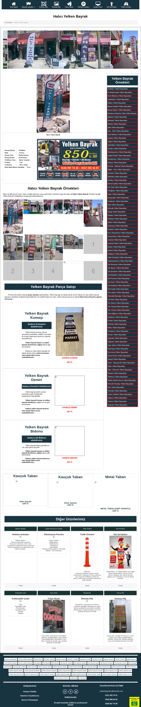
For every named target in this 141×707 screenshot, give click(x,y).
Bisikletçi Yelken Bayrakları (117, 120)
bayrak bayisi (38, 659)
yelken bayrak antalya (60, 667)
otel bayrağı (132, 663)
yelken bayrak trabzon (62, 678)
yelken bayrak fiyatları (80, 670)
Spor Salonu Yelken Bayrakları (119, 345)
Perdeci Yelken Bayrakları (117, 321)
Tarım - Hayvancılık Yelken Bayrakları (121, 363)
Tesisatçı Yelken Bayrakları (117, 391)
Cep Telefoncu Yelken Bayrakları (119, 134)
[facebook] (70, 692)
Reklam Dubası (83, 7)
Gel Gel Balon (112, 7)
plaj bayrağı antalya (19, 667)
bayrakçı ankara (49, 659)
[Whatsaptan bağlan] (134, 704)
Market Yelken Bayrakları (117, 250)
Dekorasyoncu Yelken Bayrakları (119, 152)
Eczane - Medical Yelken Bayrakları (120, 166)
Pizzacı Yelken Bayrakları (117, 335)
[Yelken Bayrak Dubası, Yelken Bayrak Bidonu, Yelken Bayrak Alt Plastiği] (70, 441)
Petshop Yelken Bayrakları (117, 324)
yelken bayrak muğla (94, 674)
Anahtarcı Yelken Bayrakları (118, 89)
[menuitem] (14, 4)
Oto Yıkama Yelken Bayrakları (119, 310)
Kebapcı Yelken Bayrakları (117, 215)
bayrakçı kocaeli (85, 659)
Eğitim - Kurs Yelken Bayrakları (119, 170)
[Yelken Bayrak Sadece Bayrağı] (70, 331)
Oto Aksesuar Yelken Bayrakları (119, 264)
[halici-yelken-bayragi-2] (33, 206)
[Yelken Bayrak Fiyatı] (69, 159)
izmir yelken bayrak (10, 663)
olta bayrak (37, 663)
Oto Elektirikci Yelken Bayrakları (119, 275)
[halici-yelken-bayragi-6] (13, 247)
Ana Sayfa (14, 7)
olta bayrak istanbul (106, 663)
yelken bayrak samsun (109, 674)
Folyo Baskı (69, 7)
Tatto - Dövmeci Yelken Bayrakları (120, 370)
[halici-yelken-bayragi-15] (93, 270)
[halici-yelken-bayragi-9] (73, 241)
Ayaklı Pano (98, 7)
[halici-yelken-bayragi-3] (53, 206)
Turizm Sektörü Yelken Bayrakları (120, 394)
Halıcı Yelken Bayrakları (116, 194)
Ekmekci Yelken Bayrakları (117, 173)
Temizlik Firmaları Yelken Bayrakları (121, 384)
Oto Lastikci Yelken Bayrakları (118, 292)
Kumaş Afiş (43, 7)
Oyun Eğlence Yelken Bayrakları (119, 313)
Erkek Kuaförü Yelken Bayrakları (119, 184)
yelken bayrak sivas (125, 674)
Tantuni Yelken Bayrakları (117, 359)
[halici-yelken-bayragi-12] (33, 270)
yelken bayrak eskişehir (49, 670)
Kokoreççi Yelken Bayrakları (118, 226)
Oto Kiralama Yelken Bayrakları (119, 285)
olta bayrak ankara (66, 663)
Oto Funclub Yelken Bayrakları (119, 278)
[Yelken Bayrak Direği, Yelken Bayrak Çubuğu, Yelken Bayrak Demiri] (70, 390)
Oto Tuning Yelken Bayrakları (118, 306)
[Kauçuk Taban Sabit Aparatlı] (25, 489)
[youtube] (76, 692)
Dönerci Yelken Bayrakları (117, 162)
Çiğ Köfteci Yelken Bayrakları (118, 145)
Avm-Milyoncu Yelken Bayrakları (119, 96)
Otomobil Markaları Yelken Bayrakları (121, 296)
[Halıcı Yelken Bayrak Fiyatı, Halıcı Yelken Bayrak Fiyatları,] (53, 103)
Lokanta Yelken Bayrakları (117, 240)
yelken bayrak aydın (89, 667)
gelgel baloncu (131, 659)
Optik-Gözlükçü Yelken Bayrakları (120, 257)
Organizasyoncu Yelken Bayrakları (120, 261)
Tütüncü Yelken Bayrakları (117, 401)
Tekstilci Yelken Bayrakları (117, 373)
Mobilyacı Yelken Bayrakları (118, 254)
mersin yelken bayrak (25, 663)
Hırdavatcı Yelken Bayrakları (118, 201)
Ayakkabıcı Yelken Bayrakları (118, 99)
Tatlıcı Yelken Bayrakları (116, 366)
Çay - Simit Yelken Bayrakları (118, 131)
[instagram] (65, 692)
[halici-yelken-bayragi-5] (93, 213)
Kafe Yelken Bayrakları (116, 205)
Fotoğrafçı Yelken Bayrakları (118, 191)
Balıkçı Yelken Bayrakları (117, 103)
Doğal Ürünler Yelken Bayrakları (119, 155)
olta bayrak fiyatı (93, 663)
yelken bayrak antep (75, 667)
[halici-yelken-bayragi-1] (13, 216)
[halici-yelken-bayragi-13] (53, 270)
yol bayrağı (82, 678)
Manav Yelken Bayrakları (117, 247)
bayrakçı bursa (61, 659)
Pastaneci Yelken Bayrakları (118, 317)
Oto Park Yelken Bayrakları (117, 299)
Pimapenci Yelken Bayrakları (118, 331)
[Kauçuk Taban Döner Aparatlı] (70, 491)
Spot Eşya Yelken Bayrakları (118, 349)
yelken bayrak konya (31, 674)
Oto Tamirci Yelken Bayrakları (118, 303)
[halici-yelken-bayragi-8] (53, 247)
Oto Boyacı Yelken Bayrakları (118, 268)
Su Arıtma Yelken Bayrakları (118, 352)
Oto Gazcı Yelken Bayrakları (118, 282)
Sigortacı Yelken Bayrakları (117, 342)
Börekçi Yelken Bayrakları (117, 124)
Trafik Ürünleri (126, 7)
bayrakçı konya (97, 659)
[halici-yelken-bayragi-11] (13, 270)
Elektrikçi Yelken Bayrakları (117, 177)
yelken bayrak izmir (111, 670)
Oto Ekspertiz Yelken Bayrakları (119, 271)
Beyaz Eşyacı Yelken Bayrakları (119, 110)
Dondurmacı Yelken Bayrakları (119, 159)
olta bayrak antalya (80, 663)
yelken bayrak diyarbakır (32, 670)
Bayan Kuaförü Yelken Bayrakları (120, 106)
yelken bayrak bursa (118, 667)
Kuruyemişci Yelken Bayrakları (119, 236)
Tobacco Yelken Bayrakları (117, 398)
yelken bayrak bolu (104, 667)
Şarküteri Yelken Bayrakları (117, 338)
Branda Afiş (56, 7)
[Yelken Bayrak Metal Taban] (115, 494)
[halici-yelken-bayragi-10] (93, 244)
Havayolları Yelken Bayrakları (118, 198)
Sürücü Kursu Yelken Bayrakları (119, 356)
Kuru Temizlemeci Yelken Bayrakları (121, 233)
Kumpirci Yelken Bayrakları (117, 229)
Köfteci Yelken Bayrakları (117, 222)
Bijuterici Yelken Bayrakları (117, 117)
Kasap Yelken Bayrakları (116, 212)
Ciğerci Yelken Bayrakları (117, 141)
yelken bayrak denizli (16, 670)
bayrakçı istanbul (72, 659)
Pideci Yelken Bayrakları (116, 328)
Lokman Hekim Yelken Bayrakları (120, 243)
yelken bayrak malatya (47, 674)
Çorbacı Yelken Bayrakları (117, 148)
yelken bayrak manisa (63, 674)
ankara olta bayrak (11, 659)
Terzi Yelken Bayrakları (116, 387)
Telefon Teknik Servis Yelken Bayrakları (122, 380)
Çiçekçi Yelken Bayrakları (117, 138)
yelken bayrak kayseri (16, 674)
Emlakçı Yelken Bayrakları (117, 180)
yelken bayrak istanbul (96, 670)
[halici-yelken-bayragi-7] (33, 247)
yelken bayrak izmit (125, 670)
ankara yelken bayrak (25, 659)
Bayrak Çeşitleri (27, 7)
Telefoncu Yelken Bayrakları (118, 377)
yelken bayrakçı (131, 667)
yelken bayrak (31, 667)
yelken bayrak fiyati (65, 670)
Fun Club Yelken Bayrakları (117, 187)
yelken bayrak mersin (79, 674)
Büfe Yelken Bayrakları (116, 127)
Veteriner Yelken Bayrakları (117, 405)
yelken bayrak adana (44, 667)
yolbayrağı (73, 678)
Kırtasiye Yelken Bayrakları (117, 219)
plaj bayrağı (7, 667)
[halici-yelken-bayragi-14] (73, 270)
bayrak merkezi (109, 659)
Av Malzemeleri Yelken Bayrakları (120, 92)
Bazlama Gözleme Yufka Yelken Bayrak (122, 113)
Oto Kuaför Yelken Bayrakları (118, 289)
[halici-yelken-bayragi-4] (73, 206)
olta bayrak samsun (120, 663)
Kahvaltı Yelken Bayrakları (117, 208)
